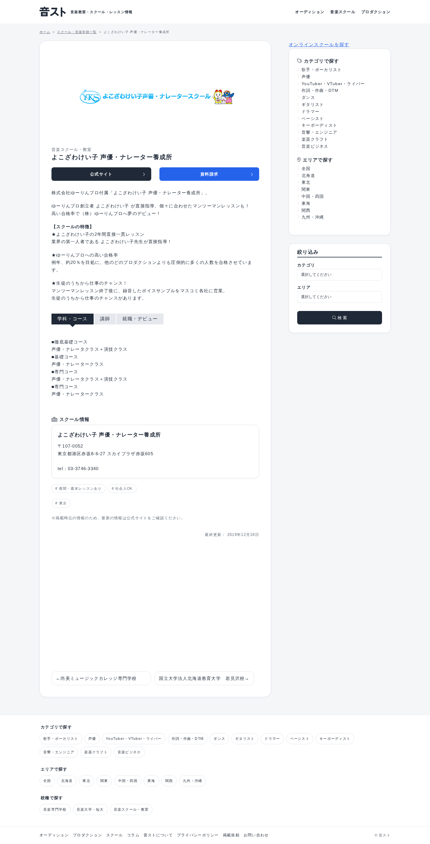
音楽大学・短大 (90, 809)
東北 (306, 182)
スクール (114, 835)
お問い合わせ (256, 835)
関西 (306, 210)
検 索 (341, 317)
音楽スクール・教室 (131, 809)
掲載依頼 (231, 835)
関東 (306, 189)
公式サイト (101, 174)
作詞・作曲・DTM (320, 90)
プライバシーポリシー (198, 835)
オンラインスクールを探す (319, 44)
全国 (306, 168)
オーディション (309, 12)
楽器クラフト (315, 139)
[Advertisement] (155, 604)
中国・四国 (313, 196)
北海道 (308, 175)
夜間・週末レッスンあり (80, 489)
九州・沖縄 (313, 217)
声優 (306, 76)
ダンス (308, 97)
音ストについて (158, 835)
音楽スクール (342, 12)
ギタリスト (313, 104)
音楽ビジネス (315, 146)
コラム (133, 835)
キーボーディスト (319, 125)
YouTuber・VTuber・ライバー (333, 83)
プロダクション (376, 12)
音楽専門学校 (55, 809)
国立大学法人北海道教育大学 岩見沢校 (204, 678)
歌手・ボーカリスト (322, 69)
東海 (306, 203)
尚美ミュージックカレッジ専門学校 (96, 678)
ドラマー (310, 111)
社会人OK (124, 489)
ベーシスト (313, 118)
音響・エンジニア (319, 132)
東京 (63, 503)
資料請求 (209, 174)
